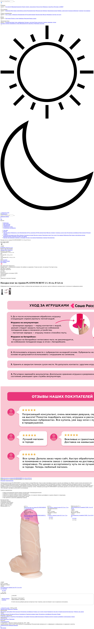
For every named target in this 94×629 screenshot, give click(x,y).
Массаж (44, 14)
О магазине (3, 616)
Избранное (3, 216)
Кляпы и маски (32, 18)
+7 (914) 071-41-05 (5, 212)
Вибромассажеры (7, 236)
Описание (3, 480)
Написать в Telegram (12, 609)
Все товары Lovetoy (5, 261)
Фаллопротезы (51, 237)
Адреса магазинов (5, 621)
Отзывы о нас (36, 611)
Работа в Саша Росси (11, 616)
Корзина (9, 626)
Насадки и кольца (38, 235)
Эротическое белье (5, 21)
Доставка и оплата (5, 23)
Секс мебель (24, 236)
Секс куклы (54, 235)
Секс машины (60, 235)
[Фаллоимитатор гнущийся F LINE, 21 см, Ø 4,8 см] (82, 508)
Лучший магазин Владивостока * (66, 611)
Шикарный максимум (16, 6)
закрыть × (3, 6)
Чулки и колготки (38, 22)
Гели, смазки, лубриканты (11, 14)
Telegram (3, 250)
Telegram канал (4, 609)
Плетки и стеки (14, 18)
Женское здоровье (51, 232)
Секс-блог (42, 23)
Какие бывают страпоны (18, 599)
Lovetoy (5, 259)
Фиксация (26, 18)
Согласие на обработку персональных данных (64, 616)
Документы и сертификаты (45, 614)
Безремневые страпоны (41, 237)
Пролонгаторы (39, 14)
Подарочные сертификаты (9, 227)
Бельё (45, 232)
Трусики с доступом (29, 22)
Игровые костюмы (9, 22)
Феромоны (49, 14)
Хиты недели (39, 6)
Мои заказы (3, 627)
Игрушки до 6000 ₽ (58, 6)
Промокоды (50, 611)
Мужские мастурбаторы (41, 10)
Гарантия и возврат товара (32, 614)
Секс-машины (87, 10)
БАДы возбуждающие (30, 14)
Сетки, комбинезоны (19, 22)
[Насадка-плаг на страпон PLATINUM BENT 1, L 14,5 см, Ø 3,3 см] (35, 508)
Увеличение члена (46, 235)
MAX (6, 250)
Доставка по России (14, 614)
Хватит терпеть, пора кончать (29, 6)
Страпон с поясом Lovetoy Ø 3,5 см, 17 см (57, 515)
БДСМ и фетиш (39, 232)
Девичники (37, 23)
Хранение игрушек (16, 236)
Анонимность (12, 23)
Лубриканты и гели (8, 226)
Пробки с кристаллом (63, 10)
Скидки (42, 611)
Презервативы (21, 14)
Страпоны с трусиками (20, 237)
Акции (45, 611)
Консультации (82, 232)
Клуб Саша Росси (29, 23)
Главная (3, 625)
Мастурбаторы (6, 224)
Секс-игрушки (4, 9)
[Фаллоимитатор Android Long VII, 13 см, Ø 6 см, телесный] (27, 580)
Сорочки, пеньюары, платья (49, 22)
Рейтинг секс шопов (79, 611)
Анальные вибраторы (73, 10)
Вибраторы (8, 10)
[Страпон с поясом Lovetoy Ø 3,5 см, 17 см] (58, 507)
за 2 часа (4, 590)
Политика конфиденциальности (37, 616)
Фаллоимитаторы (31, 10)
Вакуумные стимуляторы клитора (19, 10)
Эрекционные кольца (52, 10)
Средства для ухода (56, 14)
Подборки (3, 5)
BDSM (2, 17)
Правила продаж (49, 616)
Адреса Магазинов (20, 23)
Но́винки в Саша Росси (48, 6)
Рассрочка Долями (56, 614)
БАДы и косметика (31, 232)
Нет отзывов (3, 262)
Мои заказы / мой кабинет (7, 611)
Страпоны (81, 10)
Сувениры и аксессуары (61, 232)
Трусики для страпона (31, 237)
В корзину (7, 247)
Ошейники (21, 18)
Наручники (8, 18)
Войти (7, 216)
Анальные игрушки (28, 235)
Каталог (7, 625)
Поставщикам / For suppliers (22, 616)
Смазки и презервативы (6, 13)
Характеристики (9, 480)
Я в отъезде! (8, 6)
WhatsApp (10, 250)
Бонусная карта (16, 611)
